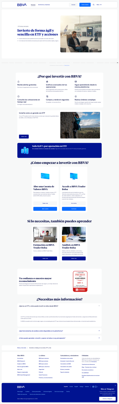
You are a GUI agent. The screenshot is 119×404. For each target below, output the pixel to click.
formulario (94, 361)
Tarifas (68, 391)
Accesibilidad (85, 372)
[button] (73, 5)
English (76, 386)
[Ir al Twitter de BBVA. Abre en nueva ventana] (96, 386)
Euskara (87, 386)
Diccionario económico (87, 370)
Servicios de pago (59, 391)
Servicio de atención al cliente (37, 394)
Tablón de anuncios (22, 394)
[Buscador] (93, 4)
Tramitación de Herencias (88, 364)
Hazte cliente (85, 4)
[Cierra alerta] (115, 385)
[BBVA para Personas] (22, 4)
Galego (81, 386)
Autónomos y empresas (44, 4)
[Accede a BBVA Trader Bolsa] (74, 176)
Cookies (27, 391)
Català (71, 386)
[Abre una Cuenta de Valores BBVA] (45, 176)
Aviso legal (20, 391)
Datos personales (36, 391)
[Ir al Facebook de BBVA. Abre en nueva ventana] (93, 386)
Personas (33, 4)
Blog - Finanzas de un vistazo (89, 367)
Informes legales (47, 391)
